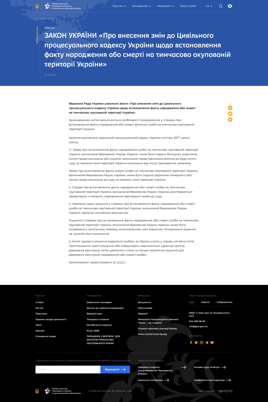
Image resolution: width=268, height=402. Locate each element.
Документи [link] (46, 18)
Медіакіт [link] (143, 313)
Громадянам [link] (140, 6)
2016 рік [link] (49, 27)
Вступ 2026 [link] (93, 330)
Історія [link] (40, 302)
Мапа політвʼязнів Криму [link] (152, 334)
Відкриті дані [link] (94, 313)
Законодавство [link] (37, 35)
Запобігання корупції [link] (99, 325)
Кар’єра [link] (40, 330)
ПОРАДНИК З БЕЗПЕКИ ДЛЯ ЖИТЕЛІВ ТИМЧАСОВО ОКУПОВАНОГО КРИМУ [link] (103, 340)
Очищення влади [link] (46, 336)
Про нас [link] (117, 6)
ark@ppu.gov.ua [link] (198, 326)
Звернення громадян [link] (99, 302)
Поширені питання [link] (98, 319)
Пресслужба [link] (188, 6)
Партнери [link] (41, 313)
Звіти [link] (39, 325)
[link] (58, 6)
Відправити (112, 369)
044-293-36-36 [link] (197, 321)
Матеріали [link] (164, 6)
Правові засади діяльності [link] (51, 319)
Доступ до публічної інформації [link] (105, 308)
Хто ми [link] (39, 308)
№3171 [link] (121, 262)
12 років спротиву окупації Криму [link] (157, 328)
